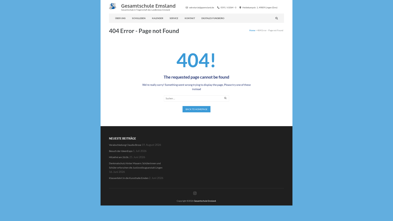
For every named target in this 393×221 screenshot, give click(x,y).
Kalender (157, 18)
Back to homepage (196, 109)
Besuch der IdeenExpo (120, 150)
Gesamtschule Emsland (148, 6)
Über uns (120, 18)
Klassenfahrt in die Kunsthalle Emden (128, 177)
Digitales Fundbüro (212, 18)
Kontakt (190, 18)
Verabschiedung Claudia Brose (125, 144)
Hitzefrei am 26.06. (119, 157)
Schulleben (139, 18)
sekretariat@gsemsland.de (201, 7)
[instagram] (283, 7)
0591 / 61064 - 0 (228, 7)
